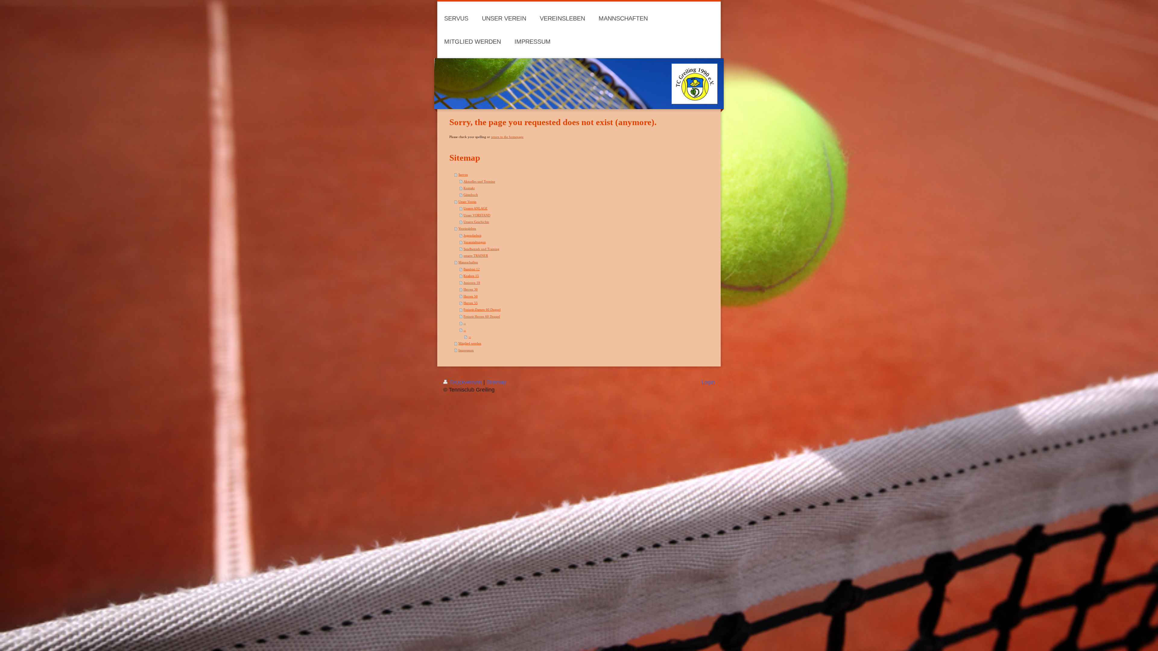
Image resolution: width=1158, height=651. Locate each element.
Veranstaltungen (475, 242)
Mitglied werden (469, 343)
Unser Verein (467, 201)
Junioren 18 (472, 283)
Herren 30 (471, 289)
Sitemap (496, 382)
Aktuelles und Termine (479, 181)
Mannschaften (468, 262)
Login (708, 382)
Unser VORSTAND (477, 215)
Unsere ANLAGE (476, 208)
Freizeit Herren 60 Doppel (482, 316)
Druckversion (466, 382)
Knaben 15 (471, 276)
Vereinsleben (467, 228)
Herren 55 (471, 303)
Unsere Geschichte (476, 222)
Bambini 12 (472, 269)
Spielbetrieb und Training (481, 249)
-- (465, 323)
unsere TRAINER (476, 255)
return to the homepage (507, 137)
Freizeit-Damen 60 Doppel (482, 309)
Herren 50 (471, 296)
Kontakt (469, 188)
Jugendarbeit (472, 235)
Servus (463, 174)
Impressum (466, 350)
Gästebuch (471, 195)
